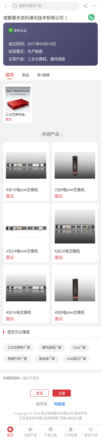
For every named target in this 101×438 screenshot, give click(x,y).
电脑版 (59, 403)
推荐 (9, 75)
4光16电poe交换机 (22, 190)
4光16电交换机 (18, 312)
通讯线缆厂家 (51, 347)
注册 (61, 393)
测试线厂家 (47, 358)
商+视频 (43, 74)
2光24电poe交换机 (22, 251)
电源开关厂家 (17, 358)
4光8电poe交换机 (70, 312)
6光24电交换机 (67, 251)
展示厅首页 (31, 378)
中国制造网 (11, 378)
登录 (39, 393)
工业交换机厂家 (19, 347)
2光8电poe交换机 (70, 190)
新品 (25, 74)
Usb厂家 (79, 347)
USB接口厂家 (76, 358)
